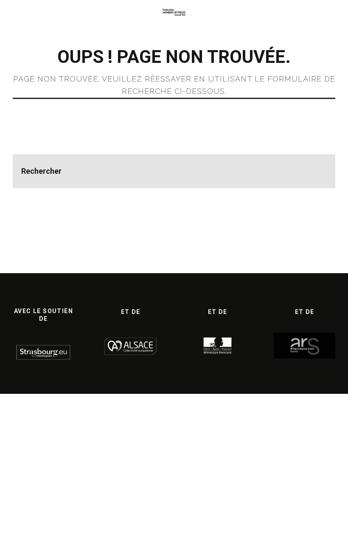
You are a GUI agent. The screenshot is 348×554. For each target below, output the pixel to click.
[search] (318, 171)
